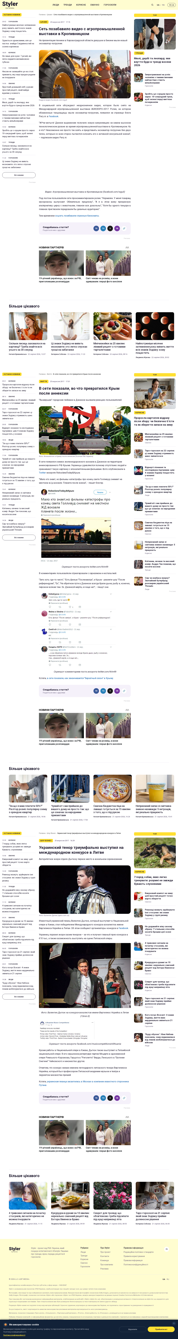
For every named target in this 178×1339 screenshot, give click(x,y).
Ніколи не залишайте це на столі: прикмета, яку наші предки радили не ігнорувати (18, 74)
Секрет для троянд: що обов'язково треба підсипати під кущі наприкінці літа (18, 939)
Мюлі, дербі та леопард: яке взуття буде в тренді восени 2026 (18, 104)
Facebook (53, 116)
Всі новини (19, 175)
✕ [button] (174, 1323)
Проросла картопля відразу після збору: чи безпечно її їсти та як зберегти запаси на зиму (18, 387)
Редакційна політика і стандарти (139, 1252)
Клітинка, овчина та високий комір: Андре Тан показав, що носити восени (16, 511)
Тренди (67, 5)
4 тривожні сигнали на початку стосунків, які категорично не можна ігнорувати (17, 908)
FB (96, 228)
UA (158, 5)
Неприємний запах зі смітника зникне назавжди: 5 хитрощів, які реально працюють (18, 496)
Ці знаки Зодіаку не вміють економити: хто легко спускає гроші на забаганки (16, 164)
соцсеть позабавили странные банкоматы (77, 215)
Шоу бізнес (51, 833)
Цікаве (49, 15)
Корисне (81, 5)
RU (163, 5)
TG (103, 228)
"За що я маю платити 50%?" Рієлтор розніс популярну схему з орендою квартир (18, 446)
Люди (56, 5)
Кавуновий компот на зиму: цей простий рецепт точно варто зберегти (17, 862)
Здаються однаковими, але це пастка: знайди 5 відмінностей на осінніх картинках (18, 43)
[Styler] (10, 5)
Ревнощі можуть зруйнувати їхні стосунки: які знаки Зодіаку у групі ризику (18, 877)
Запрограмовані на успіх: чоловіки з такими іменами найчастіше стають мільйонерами (18, 118)
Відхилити (132, 1329)
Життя (49, 374)
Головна (42, 15)
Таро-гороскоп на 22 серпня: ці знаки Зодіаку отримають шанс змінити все (17, 415)
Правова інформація (133, 1260)
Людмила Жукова (143, 357)
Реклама (104, 1269)
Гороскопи (110, 5)
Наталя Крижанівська (18, 354)
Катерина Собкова (58, 354)
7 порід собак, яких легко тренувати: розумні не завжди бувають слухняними (16, 846)
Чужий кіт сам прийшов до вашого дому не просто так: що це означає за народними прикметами (18, 463)
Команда (104, 1260)
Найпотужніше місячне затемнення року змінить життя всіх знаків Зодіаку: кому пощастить (18, 28)
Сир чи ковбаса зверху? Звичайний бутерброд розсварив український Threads (18, 527)
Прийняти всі (161, 1329)
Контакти (104, 1256)
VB (117, 228)
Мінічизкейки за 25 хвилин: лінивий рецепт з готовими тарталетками (109, 346)
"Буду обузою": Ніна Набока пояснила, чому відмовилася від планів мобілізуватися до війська (18, 986)
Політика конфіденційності (136, 1264)
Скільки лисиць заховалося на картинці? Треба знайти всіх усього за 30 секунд (17, 149)
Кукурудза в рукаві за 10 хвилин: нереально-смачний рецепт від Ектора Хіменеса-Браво (18, 924)
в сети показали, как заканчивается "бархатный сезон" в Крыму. (80, 678)
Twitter (42, 472)
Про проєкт (105, 1252)
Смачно (94, 5)
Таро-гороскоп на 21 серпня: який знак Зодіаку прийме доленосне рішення (18, 955)
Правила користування (134, 1256)
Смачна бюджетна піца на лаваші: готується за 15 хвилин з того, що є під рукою (18, 480)
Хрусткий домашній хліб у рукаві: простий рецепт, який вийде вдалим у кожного (18, 90)
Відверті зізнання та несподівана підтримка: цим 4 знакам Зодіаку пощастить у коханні (18, 431)
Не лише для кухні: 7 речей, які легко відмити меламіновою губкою (16, 59)
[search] (152, 5)
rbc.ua (171, 5)
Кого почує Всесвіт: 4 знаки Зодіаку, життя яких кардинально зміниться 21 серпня (18, 970)
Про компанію (106, 1264)
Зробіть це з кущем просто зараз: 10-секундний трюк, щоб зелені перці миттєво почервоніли (18, 133)
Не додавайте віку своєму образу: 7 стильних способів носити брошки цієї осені (18, 893)
